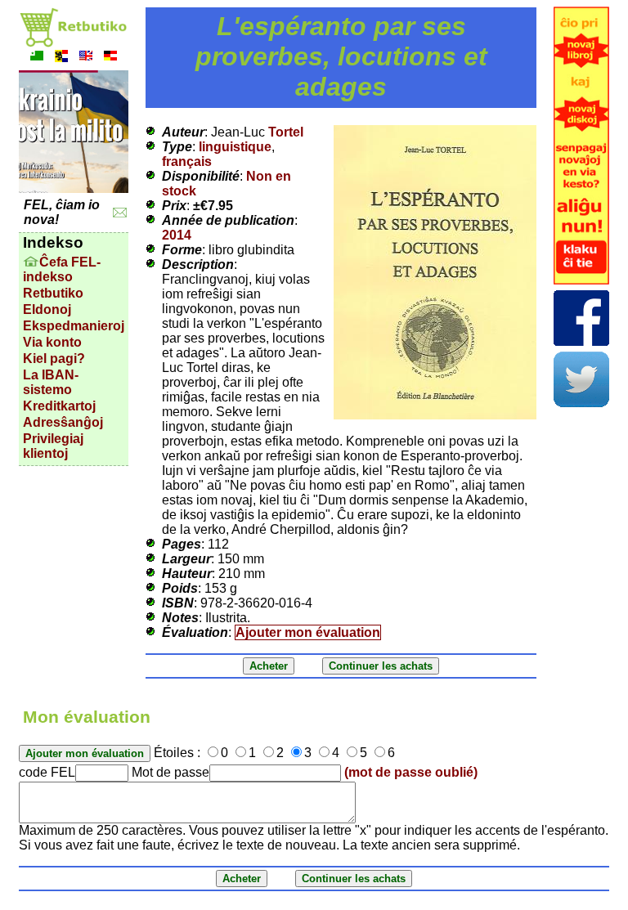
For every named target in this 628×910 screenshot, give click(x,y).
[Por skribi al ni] (120, 213)
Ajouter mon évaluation (308, 632)
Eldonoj (47, 309)
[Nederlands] (61, 58)
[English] (85, 58)
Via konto (52, 342)
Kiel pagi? (54, 358)
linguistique (235, 147)
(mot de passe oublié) (411, 772)
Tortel (285, 132)
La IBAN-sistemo (50, 382)
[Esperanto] (36, 58)
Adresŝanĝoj (63, 422)
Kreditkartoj (59, 406)
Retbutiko (53, 293)
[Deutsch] (110, 58)
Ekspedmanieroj (73, 326)
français (187, 161)
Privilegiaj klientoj (53, 446)
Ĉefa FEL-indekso (62, 269)
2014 (176, 235)
